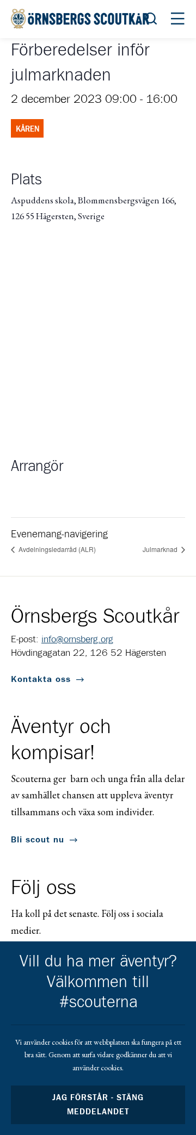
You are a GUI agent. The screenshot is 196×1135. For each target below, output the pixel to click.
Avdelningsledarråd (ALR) (56, 549)
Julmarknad (161, 549)
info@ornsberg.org (77, 639)
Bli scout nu (37, 839)
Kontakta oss (41, 679)
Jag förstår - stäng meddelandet (98, 1105)
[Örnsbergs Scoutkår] (81, 19)
